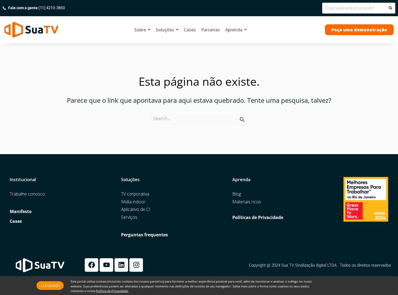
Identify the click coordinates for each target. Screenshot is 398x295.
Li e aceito (50, 285)
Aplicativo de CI (135, 209)
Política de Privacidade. (112, 291)
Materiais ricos (246, 202)
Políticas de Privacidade (257, 217)
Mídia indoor (133, 202)
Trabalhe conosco (27, 194)
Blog (236, 194)
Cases (16, 221)
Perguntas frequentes (144, 235)
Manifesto (21, 211)
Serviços (129, 217)
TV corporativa (135, 194)
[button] (359, 29)
